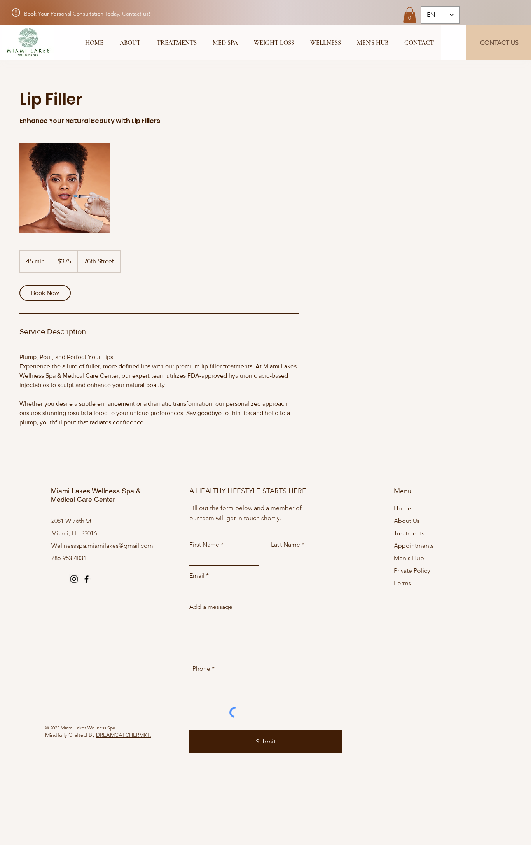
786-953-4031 (68, 558)
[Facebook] (86, 579)
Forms (402, 583)
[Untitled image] (64, 188)
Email (196, 576)
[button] (409, 15)
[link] (45, 293)
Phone (201, 669)
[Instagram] (74, 579)
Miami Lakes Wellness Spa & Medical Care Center (96, 495)
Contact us (135, 13)
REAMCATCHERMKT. (125, 734)
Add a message (210, 607)
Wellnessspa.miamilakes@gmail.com (102, 545)
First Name (204, 545)
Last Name (285, 545)
